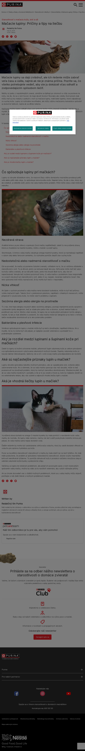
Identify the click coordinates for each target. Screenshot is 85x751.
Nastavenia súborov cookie (23, 128)
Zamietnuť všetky (43, 128)
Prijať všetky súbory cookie (62, 128)
